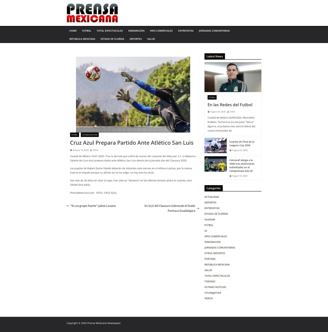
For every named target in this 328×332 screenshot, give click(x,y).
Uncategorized (212, 292)
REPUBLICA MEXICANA (82, 38)
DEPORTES (136, 38)
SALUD (151, 38)
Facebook (209, 219)
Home (73, 30)
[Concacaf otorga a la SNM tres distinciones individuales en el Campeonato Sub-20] (215, 168)
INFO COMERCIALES (161, 30)
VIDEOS (208, 298)
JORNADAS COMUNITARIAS (214, 30)
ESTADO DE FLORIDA (112, 38)
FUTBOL (86, 30)
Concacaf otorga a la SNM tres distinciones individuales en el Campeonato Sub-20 (242, 165)
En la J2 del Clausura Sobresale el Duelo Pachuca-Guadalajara (170, 208)
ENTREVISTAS (186, 30)
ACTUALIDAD (211, 196)
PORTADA (209, 258)
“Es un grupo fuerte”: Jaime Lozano (93, 206)
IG (205, 230)
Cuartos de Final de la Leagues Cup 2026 (241, 143)
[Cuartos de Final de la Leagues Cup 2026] (215, 146)
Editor (95, 150)
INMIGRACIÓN (136, 30)
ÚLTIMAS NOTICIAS (89, 135)
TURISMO (209, 281)
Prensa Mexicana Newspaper (104, 323)
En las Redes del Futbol (230, 104)
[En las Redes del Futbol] (232, 77)
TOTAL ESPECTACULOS (110, 30)
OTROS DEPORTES (214, 253)
